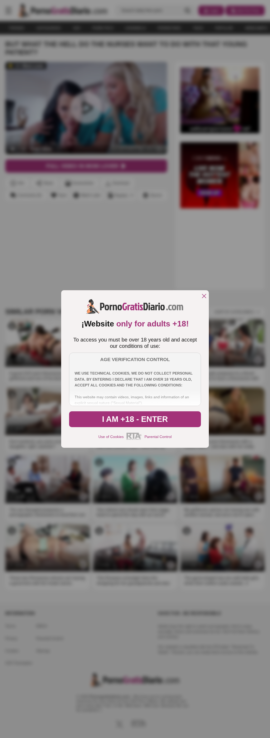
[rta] (134, 439)
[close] (204, 296)
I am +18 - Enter (135, 419)
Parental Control (158, 437)
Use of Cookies (111, 437)
